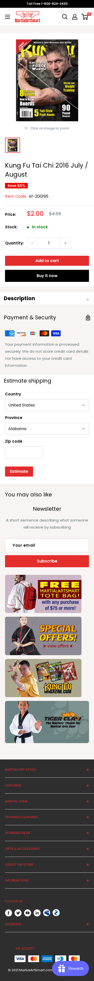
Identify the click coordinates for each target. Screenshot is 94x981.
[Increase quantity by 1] (65, 243)
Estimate (19, 471)
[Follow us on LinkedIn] (37, 912)
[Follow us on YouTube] (27, 912)
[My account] (74, 17)
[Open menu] (7, 17)
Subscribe (47, 561)
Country (13, 394)
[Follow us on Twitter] (18, 912)
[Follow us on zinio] (56, 912)
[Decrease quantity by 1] (32, 243)
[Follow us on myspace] (46, 912)
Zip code (13, 441)
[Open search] (65, 17)
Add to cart (47, 261)
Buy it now (47, 276)
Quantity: (14, 243)
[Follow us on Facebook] (8, 912)
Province (13, 417)
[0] (85, 17)
